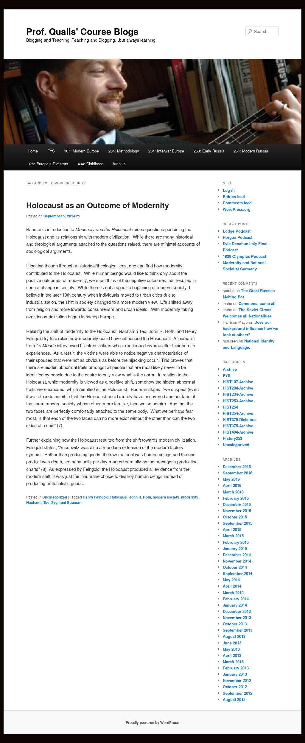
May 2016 (231, 479)
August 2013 (234, 636)
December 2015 (237, 504)
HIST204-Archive (238, 388)
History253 (232, 438)
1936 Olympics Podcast (244, 256)
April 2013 (232, 655)
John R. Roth (140, 497)
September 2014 (237, 573)
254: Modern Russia (251, 151)
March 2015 (233, 535)
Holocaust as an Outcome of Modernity (97, 205)
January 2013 (235, 674)
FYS (51, 151)
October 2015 (235, 517)
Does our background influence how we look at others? (250, 328)
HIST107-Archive (238, 381)
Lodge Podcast (236, 231)
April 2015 (232, 529)
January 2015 (235, 548)
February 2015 (236, 542)
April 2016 (232, 485)
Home (33, 151)
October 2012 (235, 686)
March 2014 (233, 592)
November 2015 (237, 510)
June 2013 (232, 643)
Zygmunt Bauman (66, 502)
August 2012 (234, 699)
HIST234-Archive (238, 394)
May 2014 (231, 579)
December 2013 (237, 611)
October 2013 (235, 624)
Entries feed (234, 196)
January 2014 (235, 605)
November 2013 (237, 617)
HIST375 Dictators (239, 419)
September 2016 (237, 473)
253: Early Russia (209, 151)
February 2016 (236, 498)
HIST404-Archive (238, 432)
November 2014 (237, 561)
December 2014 (237, 554)
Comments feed (237, 202)
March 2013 (233, 661)
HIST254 (230, 407)
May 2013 (231, 649)
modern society (166, 497)
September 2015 (237, 523)
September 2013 (237, 630)
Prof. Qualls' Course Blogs (82, 31)
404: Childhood (90, 163)
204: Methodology (123, 151)
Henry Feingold (95, 497)
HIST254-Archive (238, 413)
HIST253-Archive (238, 401)
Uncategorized (54, 497)
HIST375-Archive (238, 426)
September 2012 (237, 693)
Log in (229, 190)
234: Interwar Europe (166, 151)
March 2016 (233, 492)
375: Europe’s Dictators (48, 163)
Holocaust (118, 497)
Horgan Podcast (237, 237)
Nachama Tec (37, 502)
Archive (119, 163)
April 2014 (232, 586)
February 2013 (236, 668)
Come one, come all (257, 303)
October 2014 (235, 567)
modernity (189, 497)
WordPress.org (236, 209)
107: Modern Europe (81, 151)
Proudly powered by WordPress (152, 722)
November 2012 (237, 680)
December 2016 (237, 466)
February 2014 (236, 599)
